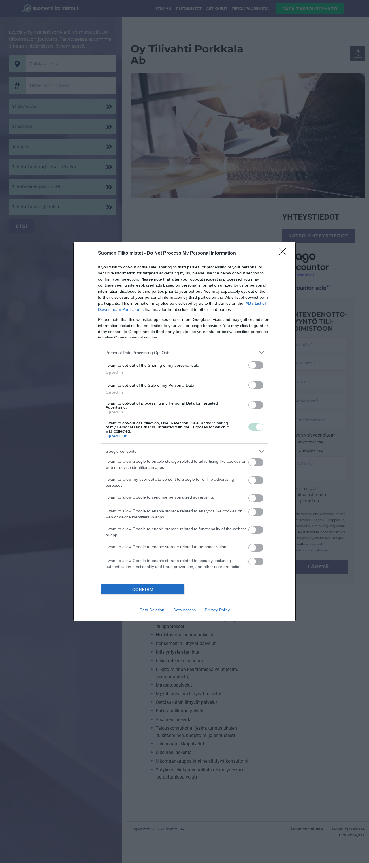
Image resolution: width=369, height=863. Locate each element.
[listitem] (184, 352)
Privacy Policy (217, 610)
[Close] (284, 253)
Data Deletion (152, 610)
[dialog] (184, 431)
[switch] (255, 365)
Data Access (184, 610)
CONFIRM (143, 589)
